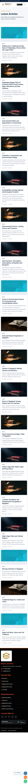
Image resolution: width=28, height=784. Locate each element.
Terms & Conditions (12, 730)
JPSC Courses (5, 681)
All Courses (4, 678)
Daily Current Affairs (6, 697)
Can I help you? (18, 773)
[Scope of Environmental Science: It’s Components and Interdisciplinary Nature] (14, 287)
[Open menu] (24, 4)
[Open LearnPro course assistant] (25, 773)
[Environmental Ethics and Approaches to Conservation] (14, 109)
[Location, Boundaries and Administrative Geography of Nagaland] (14, 488)
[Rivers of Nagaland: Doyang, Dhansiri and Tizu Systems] (14, 389)
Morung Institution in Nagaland (12, 569)
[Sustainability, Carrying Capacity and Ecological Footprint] (14, 178)
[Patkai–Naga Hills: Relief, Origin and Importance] (14, 455)
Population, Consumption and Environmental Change (12, 156)
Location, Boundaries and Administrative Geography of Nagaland (11, 501)
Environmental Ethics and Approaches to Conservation (11, 122)
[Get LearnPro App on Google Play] (19, 4)
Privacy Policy (4, 730)
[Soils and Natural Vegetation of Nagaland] (14, 324)
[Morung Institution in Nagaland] (14, 557)
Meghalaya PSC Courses (7, 684)
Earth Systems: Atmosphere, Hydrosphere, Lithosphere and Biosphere (12, 263)
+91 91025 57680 (6, 668)
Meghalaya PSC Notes (7, 703)
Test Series (4, 689)
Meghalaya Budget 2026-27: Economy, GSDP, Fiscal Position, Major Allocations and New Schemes (12, 85)
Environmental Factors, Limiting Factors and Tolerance (12, 227)
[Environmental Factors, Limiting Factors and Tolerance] (14, 214)
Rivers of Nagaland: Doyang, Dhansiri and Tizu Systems (11, 402)
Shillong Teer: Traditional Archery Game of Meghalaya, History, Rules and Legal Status (13, 48)
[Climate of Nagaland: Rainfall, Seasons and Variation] (14, 357)
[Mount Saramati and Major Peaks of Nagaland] (14, 422)
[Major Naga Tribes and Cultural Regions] (14, 524)
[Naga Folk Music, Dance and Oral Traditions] (14, 620)
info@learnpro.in (6, 671)
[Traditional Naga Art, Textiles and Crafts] (14, 588)
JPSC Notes (4, 700)
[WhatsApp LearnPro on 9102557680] (25, 781)
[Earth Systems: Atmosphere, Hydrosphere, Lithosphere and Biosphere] (14, 249)
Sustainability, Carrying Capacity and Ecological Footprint (12, 191)
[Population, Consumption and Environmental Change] (14, 144)
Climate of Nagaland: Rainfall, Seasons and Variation (12, 369)
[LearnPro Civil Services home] (6, 656)
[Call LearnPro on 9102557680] (25, 777)
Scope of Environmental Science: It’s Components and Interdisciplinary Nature (13, 301)
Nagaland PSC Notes (6, 706)
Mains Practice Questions (7, 708)
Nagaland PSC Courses (7, 686)
